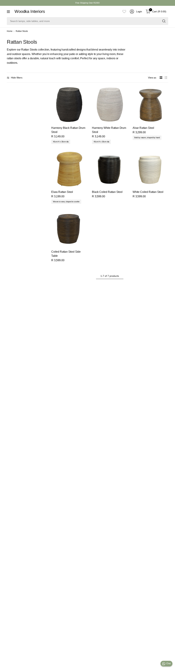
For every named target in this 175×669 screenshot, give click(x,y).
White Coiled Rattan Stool (148, 191)
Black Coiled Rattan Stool (107, 191)
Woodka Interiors (30, 11)
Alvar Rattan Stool (143, 127)
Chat (168, 663)
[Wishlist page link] (124, 11)
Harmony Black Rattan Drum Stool (68, 129)
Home (9, 31)
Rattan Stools (22, 31)
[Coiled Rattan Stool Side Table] (69, 228)
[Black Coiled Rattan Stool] (109, 169)
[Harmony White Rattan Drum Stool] (109, 104)
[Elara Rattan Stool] (69, 169)
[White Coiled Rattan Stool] (150, 169)
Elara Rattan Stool (62, 191)
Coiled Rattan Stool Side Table (66, 253)
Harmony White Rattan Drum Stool (109, 129)
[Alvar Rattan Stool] (150, 104)
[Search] (164, 21)
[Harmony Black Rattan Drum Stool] (69, 104)
